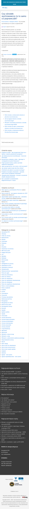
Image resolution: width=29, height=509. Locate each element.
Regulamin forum (5, 405)
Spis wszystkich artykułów (8, 413)
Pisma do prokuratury (7, 274)
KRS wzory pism (6, 250)
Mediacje (4, 258)
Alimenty (4, 234)
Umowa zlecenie (6, 326)
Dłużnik (3, 239)
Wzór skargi (5, 343)
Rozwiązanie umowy (7, 306)
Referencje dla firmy (7, 299)
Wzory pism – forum (6, 389)
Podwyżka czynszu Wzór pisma (9, 430)
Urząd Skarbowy (6, 328)
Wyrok (3, 341)
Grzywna (4, 247)
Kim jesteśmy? (5, 398)
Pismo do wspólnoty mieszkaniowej (11, 284)
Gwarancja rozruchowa (7, 248)
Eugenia (4, 26)
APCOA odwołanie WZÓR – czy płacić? (11, 371)
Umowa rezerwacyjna (7, 323)
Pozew (3, 291)
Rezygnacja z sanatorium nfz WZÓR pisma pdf (13, 385)
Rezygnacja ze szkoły (7, 302)
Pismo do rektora (6, 276)
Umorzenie (4, 315)
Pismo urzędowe (6, 287)
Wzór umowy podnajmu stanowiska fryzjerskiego (14, 203)
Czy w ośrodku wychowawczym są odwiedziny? (14, 210)
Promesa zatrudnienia (7, 297)
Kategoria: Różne (14, 21)
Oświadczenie (5, 269)
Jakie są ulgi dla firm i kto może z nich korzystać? (14, 166)
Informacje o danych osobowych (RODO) (11, 411)
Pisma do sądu (5, 273)
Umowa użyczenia (6, 325)
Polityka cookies (5, 407)
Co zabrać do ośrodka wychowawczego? (12, 221)
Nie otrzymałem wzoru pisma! (9, 402)
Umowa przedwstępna (7, 321)
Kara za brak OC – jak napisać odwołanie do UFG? (14, 193)
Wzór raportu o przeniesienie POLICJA (11, 189)
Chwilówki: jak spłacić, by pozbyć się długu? (13, 170)
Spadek (3, 310)
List (2, 254)
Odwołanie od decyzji (7, 267)
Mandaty (4, 256)
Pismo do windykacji (7, 282)
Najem (3, 261)
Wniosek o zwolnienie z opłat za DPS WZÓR (12, 442)
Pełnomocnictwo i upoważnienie (10, 271)
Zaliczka (4, 352)
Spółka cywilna (5, 312)
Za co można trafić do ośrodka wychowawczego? (14, 217)
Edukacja (4, 243)
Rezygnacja (4, 300)
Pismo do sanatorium (7, 278)
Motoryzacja (5, 260)
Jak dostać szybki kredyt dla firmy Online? (12, 168)
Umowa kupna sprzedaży (8, 319)
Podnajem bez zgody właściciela (10, 200)
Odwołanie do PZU (6, 265)
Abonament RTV (6, 232)
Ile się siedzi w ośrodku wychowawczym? (12, 214)
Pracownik (4, 295)
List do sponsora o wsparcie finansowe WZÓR (13, 434)
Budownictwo (5, 237)
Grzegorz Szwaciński (7, 54)
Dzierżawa (4, 241)
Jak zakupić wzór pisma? (7, 400)
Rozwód (4, 308)
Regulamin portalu (6, 404)
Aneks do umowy (6, 235)
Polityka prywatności (6, 409)
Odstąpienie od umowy (7, 263)
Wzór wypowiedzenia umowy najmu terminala (13, 387)
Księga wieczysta (6, 252)
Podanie (4, 289)
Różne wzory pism (6, 304)
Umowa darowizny (6, 317)
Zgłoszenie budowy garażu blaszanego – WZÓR (13, 432)
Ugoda (3, 313)
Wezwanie (4, 330)
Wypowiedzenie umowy (8, 339)
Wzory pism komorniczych (8, 347)
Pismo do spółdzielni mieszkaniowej (11, 280)
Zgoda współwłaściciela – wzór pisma (11, 356)
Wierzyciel (4, 332)
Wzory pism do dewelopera (9, 345)
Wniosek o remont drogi (8, 334)
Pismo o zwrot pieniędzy (8, 286)
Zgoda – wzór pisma (7, 354)
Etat (3, 245)
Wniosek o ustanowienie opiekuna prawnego (13, 338)
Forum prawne (5, 21)
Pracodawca (5, 293)
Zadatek (4, 351)
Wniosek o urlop (6, 336)
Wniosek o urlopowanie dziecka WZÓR (11, 436)
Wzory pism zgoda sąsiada (8, 349)
